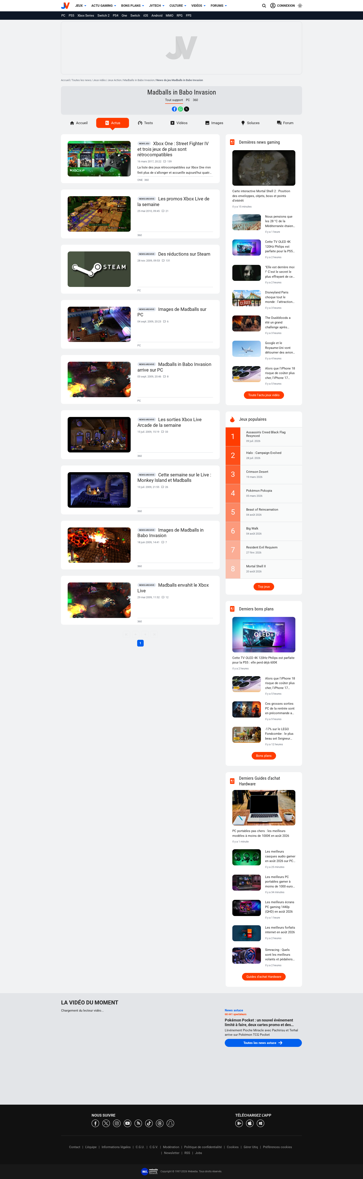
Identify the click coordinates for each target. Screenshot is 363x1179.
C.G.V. (154, 1147)
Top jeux (264, 587)
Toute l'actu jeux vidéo (264, 395)
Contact (74, 1147)
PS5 (71, 15)
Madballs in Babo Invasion (138, 80)
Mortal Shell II (256, 566)
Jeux (79, 6)
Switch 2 (103, 15)
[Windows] (260, 1123)
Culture (176, 6)
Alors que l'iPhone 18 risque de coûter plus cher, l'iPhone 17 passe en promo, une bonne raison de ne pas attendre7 (280, 373)
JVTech (155, 6)
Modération (171, 1147)
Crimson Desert (257, 472)
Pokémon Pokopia (259, 491)
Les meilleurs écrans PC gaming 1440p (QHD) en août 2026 (279, 906)
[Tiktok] (149, 1123)
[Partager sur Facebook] (174, 109)
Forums (217, 6)
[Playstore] (239, 1123)
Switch (135, 15)
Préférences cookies (277, 1147)
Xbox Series (86, 15)
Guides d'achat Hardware (263, 977)
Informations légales (116, 1147)
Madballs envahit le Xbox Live (173, 587)
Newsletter (171, 1153)
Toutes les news (81, 80)
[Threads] (159, 1123)
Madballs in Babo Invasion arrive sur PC (174, 367)
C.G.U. (140, 1147)
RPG (180, 15)
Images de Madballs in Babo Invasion (170, 532)
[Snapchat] (170, 1123)
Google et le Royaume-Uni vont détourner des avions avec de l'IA (280, 348)
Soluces (253, 123)
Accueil (65, 80)
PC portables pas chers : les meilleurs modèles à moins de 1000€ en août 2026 (260, 833)
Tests (148, 123)
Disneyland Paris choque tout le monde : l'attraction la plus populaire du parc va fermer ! (278, 297)
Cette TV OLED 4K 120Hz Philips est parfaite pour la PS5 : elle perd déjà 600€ (279, 247)
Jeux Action (114, 80)
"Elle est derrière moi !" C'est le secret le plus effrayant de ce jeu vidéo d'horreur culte (280, 272)
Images (217, 123)
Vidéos (196, 6)
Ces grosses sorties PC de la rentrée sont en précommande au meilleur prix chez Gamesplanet (280, 709)
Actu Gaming (102, 6)
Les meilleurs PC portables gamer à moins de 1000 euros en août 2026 (280, 882)
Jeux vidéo (99, 80)
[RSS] (138, 1123)
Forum (288, 123)
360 (195, 100)
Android (156, 15)
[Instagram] (117, 1123)
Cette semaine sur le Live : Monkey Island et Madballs (174, 477)
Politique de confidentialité (203, 1147)
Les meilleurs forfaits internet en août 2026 (280, 930)
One (124, 15)
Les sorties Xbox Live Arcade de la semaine (169, 422)
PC (63, 15)
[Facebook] (95, 1123)
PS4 (115, 15)
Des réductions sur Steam (184, 254)
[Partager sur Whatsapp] (180, 109)
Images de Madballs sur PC (171, 312)
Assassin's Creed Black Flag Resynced (265, 434)
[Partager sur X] (186, 109)
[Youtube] (127, 1123)
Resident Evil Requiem (262, 547)
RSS (187, 1153)
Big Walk (252, 528)
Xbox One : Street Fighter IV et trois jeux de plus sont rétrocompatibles (173, 149)
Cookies (233, 1147)
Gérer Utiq (251, 1147)
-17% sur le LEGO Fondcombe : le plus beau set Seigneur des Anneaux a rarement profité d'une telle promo (279, 734)
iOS (145, 15)
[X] (106, 1123)
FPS (188, 15)
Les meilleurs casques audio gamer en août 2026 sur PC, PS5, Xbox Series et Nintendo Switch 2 (280, 857)
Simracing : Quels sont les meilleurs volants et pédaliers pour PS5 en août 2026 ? (279, 955)
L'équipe (91, 1147)
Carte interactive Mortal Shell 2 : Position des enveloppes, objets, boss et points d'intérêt (261, 195)
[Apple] (250, 1123)
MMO (169, 15)
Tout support (174, 100)
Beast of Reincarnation (262, 509)
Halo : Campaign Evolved (263, 453)
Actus (115, 123)
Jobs (198, 1153)
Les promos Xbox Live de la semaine (173, 201)
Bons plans (131, 6)
